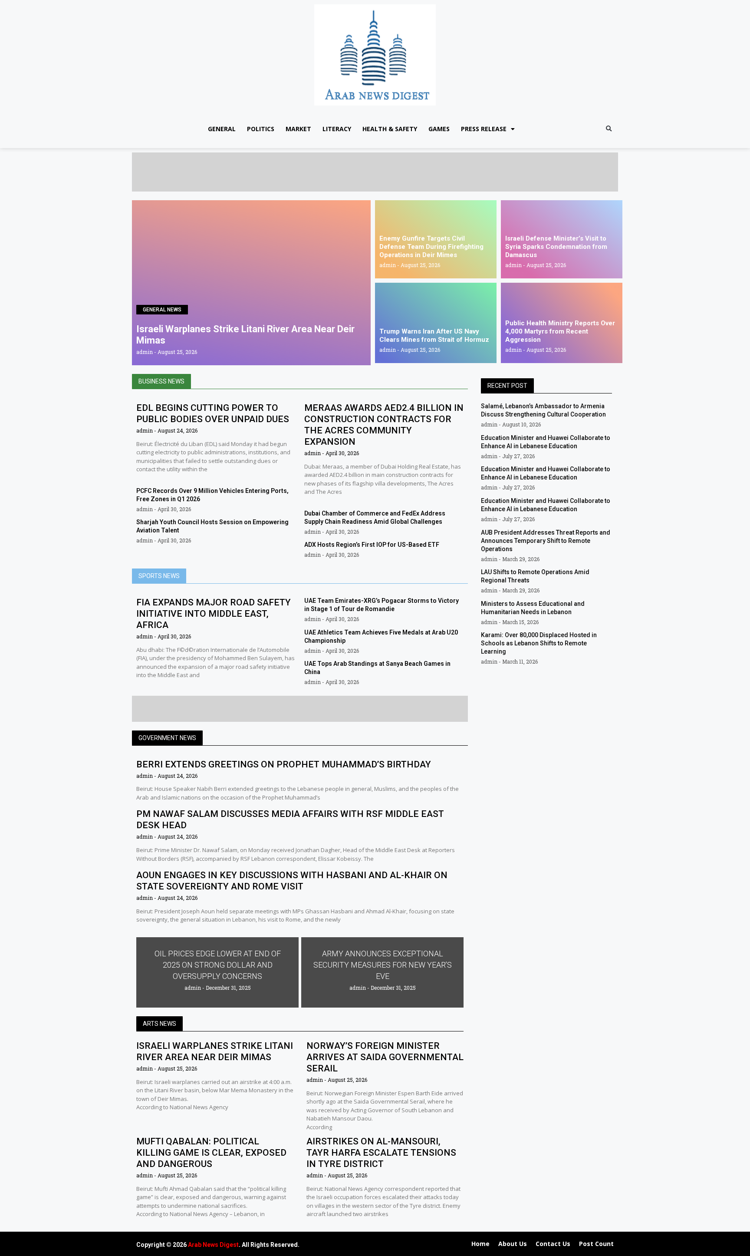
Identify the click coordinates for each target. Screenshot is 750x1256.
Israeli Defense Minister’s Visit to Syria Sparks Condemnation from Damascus (556, 247)
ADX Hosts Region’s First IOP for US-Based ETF (371, 544)
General (222, 129)
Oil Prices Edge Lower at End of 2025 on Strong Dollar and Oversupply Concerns (218, 965)
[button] (609, 129)
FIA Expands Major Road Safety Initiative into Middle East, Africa (213, 613)
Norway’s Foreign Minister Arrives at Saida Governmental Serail (385, 1057)
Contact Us (553, 1243)
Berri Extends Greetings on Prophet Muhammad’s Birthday (283, 764)
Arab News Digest (213, 1244)
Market (298, 129)
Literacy (336, 129)
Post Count (596, 1243)
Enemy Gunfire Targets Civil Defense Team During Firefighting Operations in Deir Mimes (431, 247)
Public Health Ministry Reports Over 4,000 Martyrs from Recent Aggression (560, 331)
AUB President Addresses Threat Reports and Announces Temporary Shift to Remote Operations (545, 540)
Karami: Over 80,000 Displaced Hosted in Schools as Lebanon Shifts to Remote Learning (539, 643)
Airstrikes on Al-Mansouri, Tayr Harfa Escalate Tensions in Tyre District (381, 1152)
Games (439, 129)
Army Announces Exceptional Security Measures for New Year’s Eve (382, 965)
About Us (512, 1243)
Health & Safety (389, 129)
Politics (260, 129)
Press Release (484, 129)
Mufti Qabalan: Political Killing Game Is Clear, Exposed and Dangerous (211, 1152)
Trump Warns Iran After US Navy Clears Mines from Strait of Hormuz (434, 335)
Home (480, 1243)
